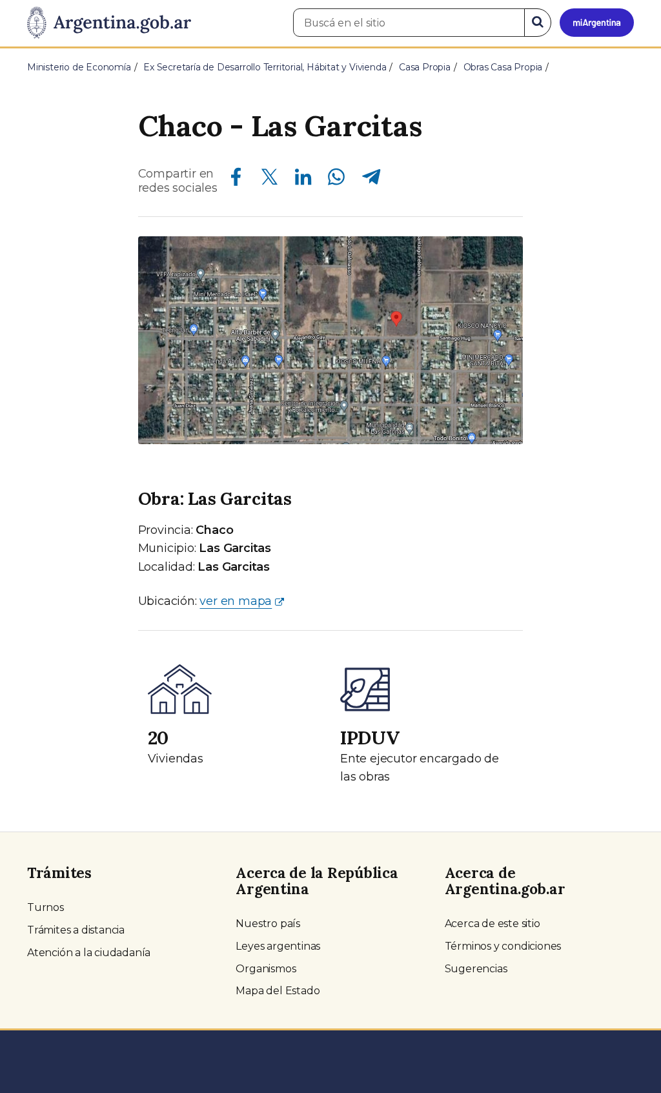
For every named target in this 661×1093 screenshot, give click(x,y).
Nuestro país (268, 923)
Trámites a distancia (76, 930)
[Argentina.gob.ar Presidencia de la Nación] (109, 23)
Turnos (45, 907)
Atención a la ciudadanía (88, 952)
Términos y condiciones (503, 946)
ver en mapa (235, 601)
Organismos (266, 969)
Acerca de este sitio (492, 923)
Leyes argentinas (278, 946)
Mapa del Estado (278, 991)
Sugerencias (476, 969)
